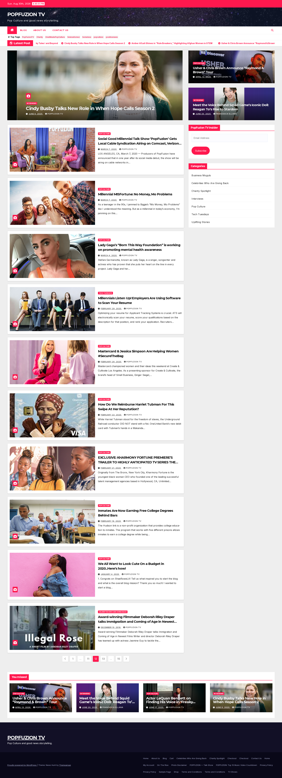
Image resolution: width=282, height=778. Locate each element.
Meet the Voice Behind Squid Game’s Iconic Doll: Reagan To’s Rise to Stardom (231, 107)
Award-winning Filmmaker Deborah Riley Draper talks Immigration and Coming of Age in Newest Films (136, 621)
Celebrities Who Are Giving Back (113, 612)
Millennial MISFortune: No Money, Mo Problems (135, 194)
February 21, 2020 (111, 468)
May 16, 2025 (26, 114)
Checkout (232, 758)
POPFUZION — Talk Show (201, 765)
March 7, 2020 (109, 149)
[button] (272, 30)
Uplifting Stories (201, 222)
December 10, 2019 (111, 627)
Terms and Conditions (192, 772)
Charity (40, 37)
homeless (86, 37)
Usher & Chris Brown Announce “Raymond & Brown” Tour (39, 700)
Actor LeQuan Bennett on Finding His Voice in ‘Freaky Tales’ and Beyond (169, 702)
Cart (172, 758)
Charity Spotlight (201, 191)
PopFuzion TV (45, 114)
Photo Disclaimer (179, 765)
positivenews (112, 37)
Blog (23, 30)
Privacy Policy (266, 765)
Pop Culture (22, 97)
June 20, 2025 (203, 114)
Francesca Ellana (226, 114)
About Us (39, 30)
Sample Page (165, 772)
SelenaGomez (73, 37)
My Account (148, 765)
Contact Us (60, 30)
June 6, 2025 (223, 707)
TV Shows (232, 772)
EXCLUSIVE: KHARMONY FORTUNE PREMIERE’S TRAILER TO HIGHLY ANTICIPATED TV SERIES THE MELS (137, 462)
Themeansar (65, 765)
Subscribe (200, 150)
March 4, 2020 (109, 255)
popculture (98, 37)
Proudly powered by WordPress (22, 765)
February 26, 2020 (111, 362)
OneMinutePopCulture (55, 37)
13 (103, 658)
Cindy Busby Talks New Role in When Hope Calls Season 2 (239, 700)
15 (118, 658)
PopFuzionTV (28, 37)
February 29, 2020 (111, 308)
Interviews (198, 100)
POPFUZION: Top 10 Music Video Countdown (236, 765)
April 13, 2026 (204, 77)
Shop (176, 772)
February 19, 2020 (111, 521)
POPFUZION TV (26, 14)
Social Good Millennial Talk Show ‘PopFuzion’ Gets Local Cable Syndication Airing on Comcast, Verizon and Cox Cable (138, 143)
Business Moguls (201, 175)
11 (88, 658)
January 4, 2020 (110, 574)
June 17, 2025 (156, 707)
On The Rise (162, 765)
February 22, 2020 (111, 415)
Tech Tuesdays (105, 293)
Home (145, 758)
